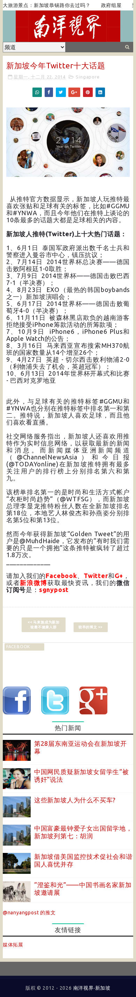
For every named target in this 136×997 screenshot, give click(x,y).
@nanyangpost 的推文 (29, 912)
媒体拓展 (13, 944)
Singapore (87, 76)
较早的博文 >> (90, 627)
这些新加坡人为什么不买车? (75, 799)
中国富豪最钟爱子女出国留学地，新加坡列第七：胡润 (83, 832)
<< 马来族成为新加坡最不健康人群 (44, 624)
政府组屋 (103, 5)
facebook (18, 646)
